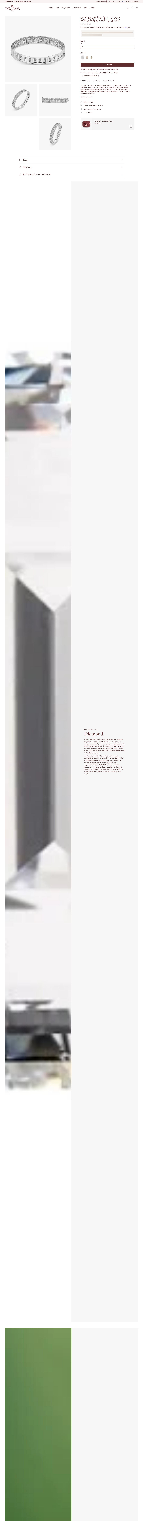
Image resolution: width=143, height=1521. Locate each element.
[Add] (130, 126)
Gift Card (111, 1)
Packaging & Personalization (37, 174)
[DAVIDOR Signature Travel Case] (86, 124)
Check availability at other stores (91, 75)
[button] (50, 8)
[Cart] (137, 8)
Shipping (27, 167)
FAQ (25, 160)
